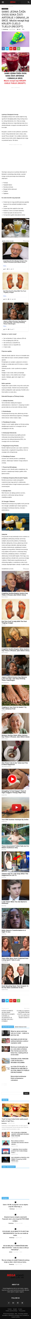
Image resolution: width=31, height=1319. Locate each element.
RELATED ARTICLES (8, 1027)
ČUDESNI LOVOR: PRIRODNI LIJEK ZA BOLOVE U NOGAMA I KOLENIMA (19, 1060)
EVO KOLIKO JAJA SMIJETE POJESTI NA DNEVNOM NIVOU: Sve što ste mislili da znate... (15, 1233)
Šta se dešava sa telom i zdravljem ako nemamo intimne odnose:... (19, 1142)
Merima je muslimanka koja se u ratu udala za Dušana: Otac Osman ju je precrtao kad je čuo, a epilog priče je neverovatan (19, 1050)
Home (3, 6)
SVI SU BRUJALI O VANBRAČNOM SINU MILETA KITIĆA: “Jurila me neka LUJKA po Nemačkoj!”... (15, 1247)
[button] (28, 2)
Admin (10, 1252)
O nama (20, 1309)
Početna (10, 1309)
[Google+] (13, 1303)
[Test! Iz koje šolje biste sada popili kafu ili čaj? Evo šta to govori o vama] (15, 1110)
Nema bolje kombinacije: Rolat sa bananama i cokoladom (18, 1078)
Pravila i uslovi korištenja (11, 1310)
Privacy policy (22, 1310)
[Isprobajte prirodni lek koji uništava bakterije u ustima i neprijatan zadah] (6, 1041)
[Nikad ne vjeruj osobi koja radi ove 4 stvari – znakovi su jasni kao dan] (6, 1033)
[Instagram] (17, 1303)
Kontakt (15, 1309)
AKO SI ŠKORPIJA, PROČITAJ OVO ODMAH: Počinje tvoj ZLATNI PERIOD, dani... (20, 1159)
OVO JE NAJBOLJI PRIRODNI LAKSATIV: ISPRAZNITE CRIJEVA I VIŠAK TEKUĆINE (20, 1134)
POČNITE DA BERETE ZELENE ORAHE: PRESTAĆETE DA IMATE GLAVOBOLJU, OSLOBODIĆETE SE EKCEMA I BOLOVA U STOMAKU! (8, 1016)
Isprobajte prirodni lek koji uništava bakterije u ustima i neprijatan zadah (19, 1041)
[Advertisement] (15, 100)
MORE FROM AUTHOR (20, 1027)
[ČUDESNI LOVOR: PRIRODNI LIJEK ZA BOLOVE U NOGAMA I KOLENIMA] (6, 1060)
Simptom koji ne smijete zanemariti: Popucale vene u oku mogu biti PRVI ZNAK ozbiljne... (15, 1219)
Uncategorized (9, 6)
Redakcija (5, 29)
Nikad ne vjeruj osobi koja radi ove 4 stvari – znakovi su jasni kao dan (20, 1033)
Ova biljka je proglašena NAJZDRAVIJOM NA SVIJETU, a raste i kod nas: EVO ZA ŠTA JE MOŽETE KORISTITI (23, 1014)
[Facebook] (8, 1303)
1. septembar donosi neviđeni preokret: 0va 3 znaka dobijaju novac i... (19, 1151)
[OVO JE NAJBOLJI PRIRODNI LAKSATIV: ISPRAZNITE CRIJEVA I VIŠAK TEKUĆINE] (6, 1135)
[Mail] (22, 1303)
